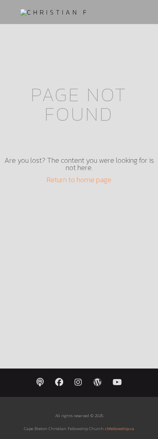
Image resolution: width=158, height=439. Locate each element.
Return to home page (79, 179)
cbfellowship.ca (119, 428)
